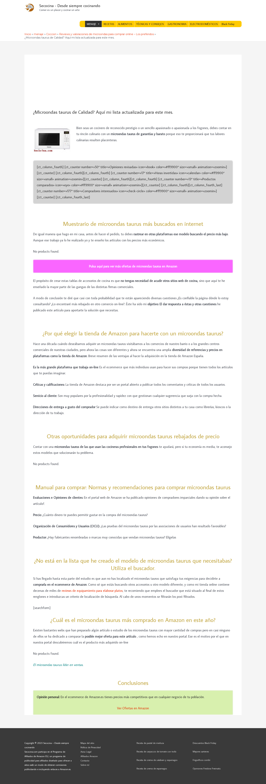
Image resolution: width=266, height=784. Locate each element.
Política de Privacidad (91, 747)
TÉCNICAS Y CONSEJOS (150, 24)
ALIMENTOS (125, 24)
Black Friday (228, 24)
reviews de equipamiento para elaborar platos (92, 591)
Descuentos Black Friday (204, 743)
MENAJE (91, 24)
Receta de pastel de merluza (150, 743)
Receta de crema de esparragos (152, 768)
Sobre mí (85, 764)
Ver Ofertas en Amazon (133, 708)
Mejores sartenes (201, 751)
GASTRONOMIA (177, 24)
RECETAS (109, 24)
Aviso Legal (86, 751)
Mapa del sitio (87, 743)
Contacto (85, 760)
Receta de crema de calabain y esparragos (157, 760)
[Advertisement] (133, 82)
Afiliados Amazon (89, 756)
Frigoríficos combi (201, 760)
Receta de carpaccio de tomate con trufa (156, 751)
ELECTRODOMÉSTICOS (204, 24)
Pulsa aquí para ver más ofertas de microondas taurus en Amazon (133, 266)
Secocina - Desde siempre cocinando (69, 5)
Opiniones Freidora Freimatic (207, 768)
